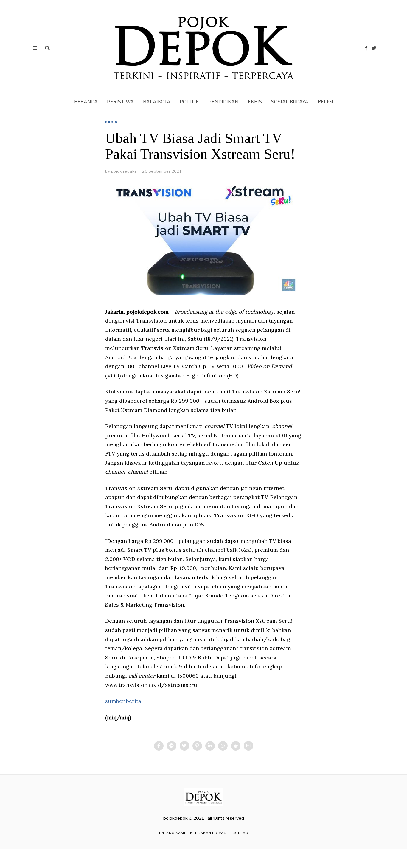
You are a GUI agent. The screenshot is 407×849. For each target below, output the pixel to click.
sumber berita (123, 701)
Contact (241, 833)
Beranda (86, 102)
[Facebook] (366, 48)
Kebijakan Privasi (209, 833)
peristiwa (120, 102)
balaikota (156, 102)
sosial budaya (289, 102)
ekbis (255, 102)
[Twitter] (374, 48)
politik (189, 102)
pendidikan (223, 102)
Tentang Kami (171, 833)
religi (325, 102)
